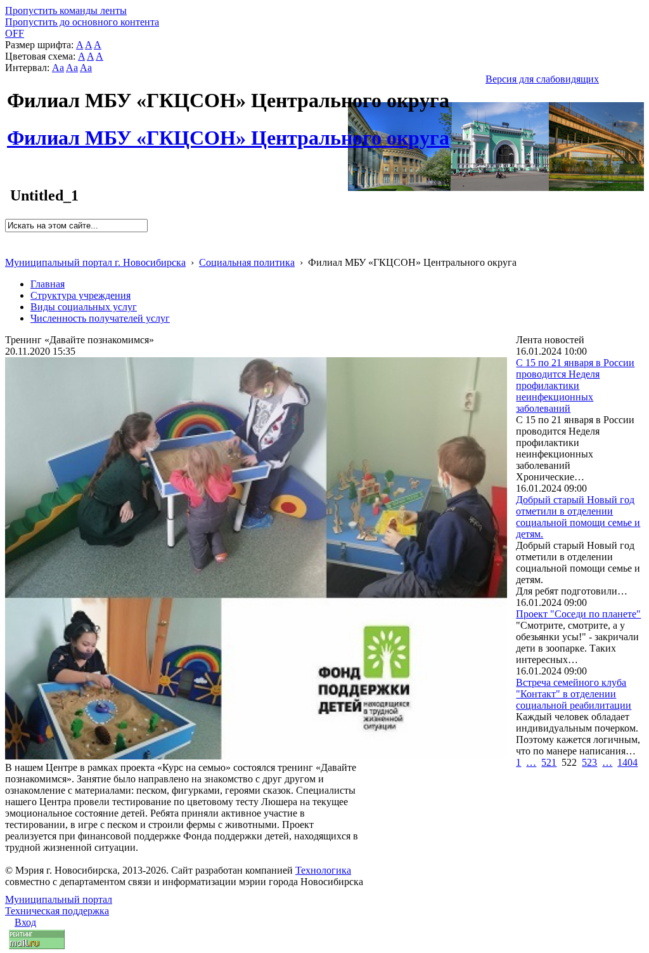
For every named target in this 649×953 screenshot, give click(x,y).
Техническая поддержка (57, 910)
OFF (14, 33)
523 (589, 762)
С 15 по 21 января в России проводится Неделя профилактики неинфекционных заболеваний (575, 385)
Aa (58, 67)
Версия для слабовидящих (542, 79)
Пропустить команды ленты (66, 10)
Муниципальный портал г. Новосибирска (95, 262)
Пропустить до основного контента (82, 21)
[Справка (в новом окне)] (10, 249)
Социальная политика (247, 262)
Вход (25, 922)
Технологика (323, 870)
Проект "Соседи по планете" (578, 613)
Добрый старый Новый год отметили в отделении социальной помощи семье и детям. (578, 516)
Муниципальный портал (58, 899)
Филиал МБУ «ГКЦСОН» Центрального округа (228, 130)
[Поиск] (9, 237)
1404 (627, 762)
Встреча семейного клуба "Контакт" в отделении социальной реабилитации (573, 694)
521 (548, 762)
